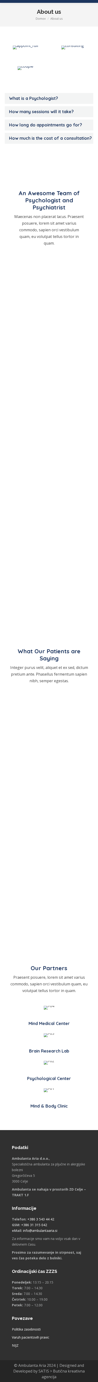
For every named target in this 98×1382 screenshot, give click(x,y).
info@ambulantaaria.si (40, 1230)
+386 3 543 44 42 (40, 1219)
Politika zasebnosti (26, 1329)
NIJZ (15, 1345)
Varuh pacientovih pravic (30, 1337)
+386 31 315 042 (34, 1225)
